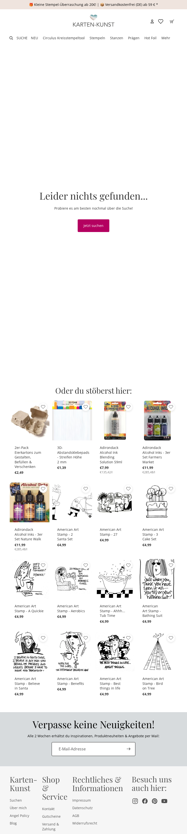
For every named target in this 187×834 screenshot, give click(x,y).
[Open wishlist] (160, 21)
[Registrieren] (128, 749)
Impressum (81, 800)
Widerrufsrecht (84, 823)
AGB (75, 815)
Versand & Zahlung (50, 826)
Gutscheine (51, 816)
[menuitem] (166, 38)
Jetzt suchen (93, 225)
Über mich (18, 807)
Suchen (16, 800)
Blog (13, 823)
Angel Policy (19, 815)
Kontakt (48, 808)
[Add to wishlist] (43, 407)
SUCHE (22, 38)
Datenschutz (82, 807)
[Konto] (152, 21)
